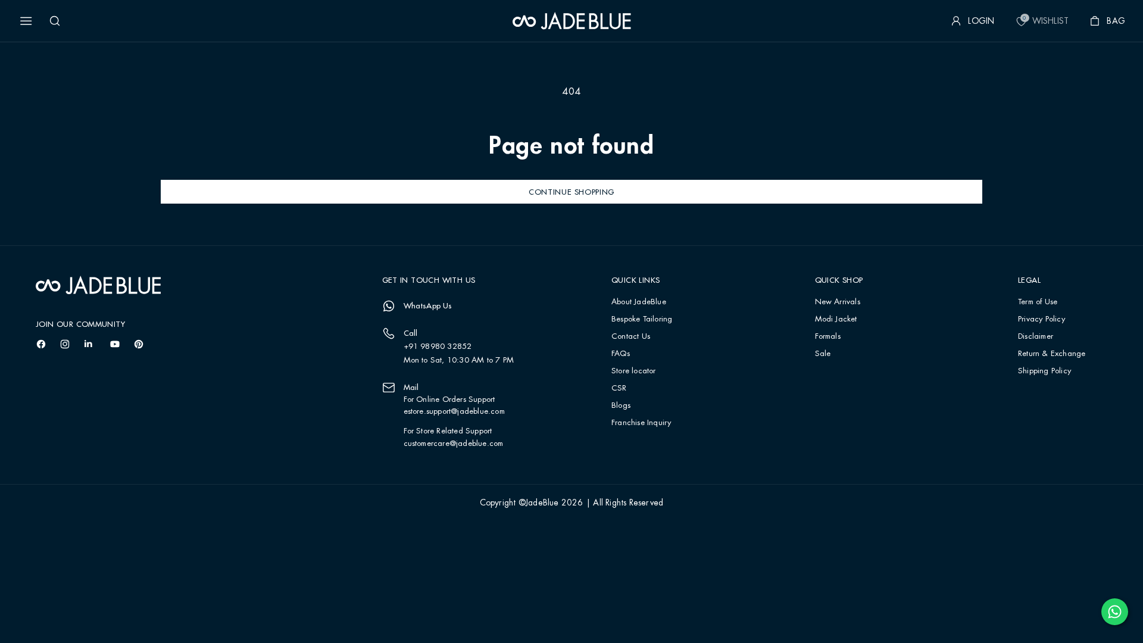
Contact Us (630, 336)
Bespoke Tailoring (641, 319)
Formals (828, 336)
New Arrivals (837, 302)
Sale (823, 354)
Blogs (620, 405)
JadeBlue (542, 503)
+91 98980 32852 (438, 346)
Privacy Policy (1041, 319)
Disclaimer (1035, 336)
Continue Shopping (571, 191)
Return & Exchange (1051, 354)
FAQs (620, 354)
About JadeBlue (638, 302)
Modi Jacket (836, 319)
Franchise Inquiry (641, 423)
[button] (26, 21)
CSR (619, 388)
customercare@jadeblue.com (454, 443)
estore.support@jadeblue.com (454, 411)
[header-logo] (572, 21)
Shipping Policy (1044, 371)
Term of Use (1037, 302)
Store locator (633, 371)
